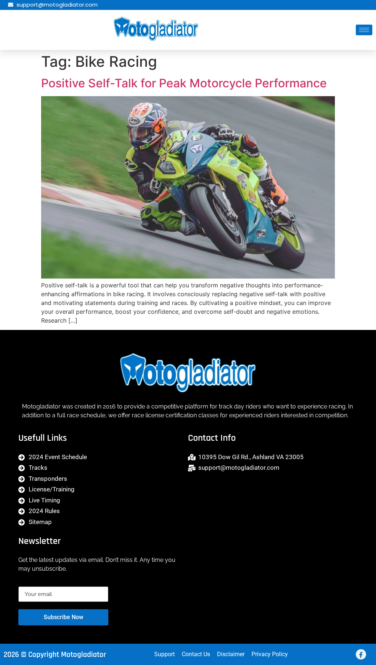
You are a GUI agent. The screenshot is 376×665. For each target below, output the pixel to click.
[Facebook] (361, 654)
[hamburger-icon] (364, 30)
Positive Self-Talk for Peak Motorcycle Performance (184, 83)
